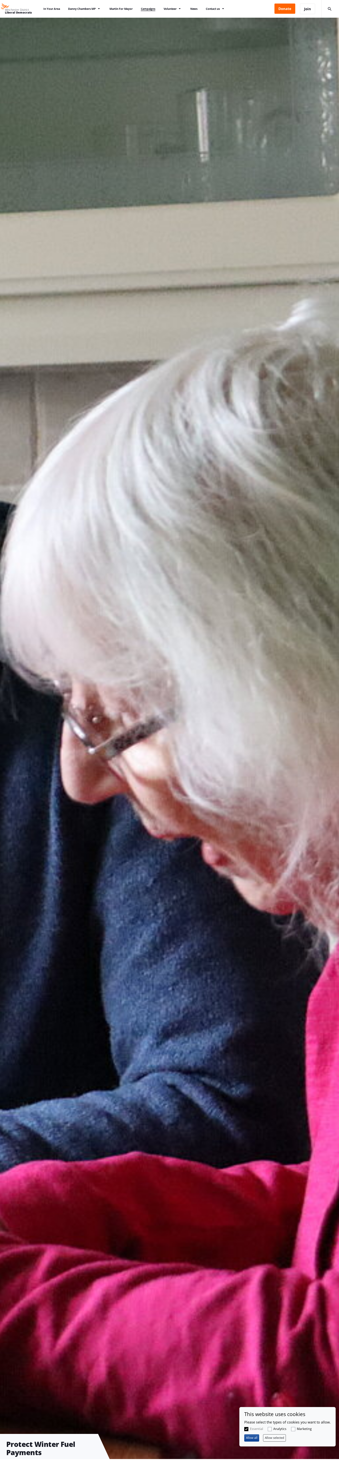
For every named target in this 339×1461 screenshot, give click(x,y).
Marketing (304, 1429)
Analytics (279, 1429)
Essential (256, 1429)
